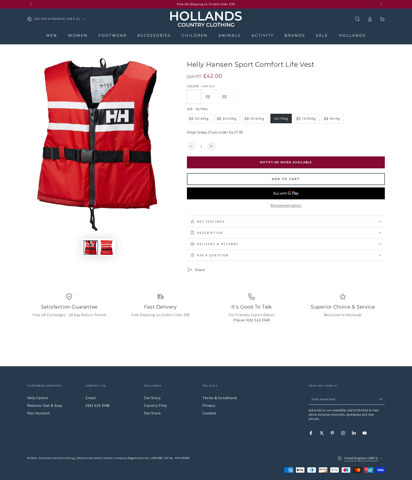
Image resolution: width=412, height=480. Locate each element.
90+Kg (335, 118)
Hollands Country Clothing (56, 458)
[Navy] (211, 97)
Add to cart (286, 179)
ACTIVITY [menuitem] (263, 35)
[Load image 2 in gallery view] (91, 247)
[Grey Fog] (227, 97)
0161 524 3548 (98, 405)
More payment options (286, 205)
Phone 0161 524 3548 (251, 320)
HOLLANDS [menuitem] (352, 35)
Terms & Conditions (219, 397)
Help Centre (37, 397)
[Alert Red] (194, 97)
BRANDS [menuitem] (294, 35)
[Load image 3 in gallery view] (106, 247)
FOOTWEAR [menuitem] (112, 35)
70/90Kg (309, 118)
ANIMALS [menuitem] (229, 35)
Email (91, 397)
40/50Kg (229, 118)
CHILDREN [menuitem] (195, 35)
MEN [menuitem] (51, 35)
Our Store (152, 413)
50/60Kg (257, 118)
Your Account (38, 413)
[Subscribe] (382, 399)
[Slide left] (31, 4)
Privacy (208, 405)
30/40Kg (202, 118)
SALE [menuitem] (322, 35)
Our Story (152, 397)
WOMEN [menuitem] (78, 35)
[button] (357, 19)
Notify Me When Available (286, 162)
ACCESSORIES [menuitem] (154, 35)
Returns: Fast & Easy (44, 405)
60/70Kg (281, 118)
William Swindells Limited (95, 458)
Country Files (155, 405)
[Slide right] (381, 4)
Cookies (209, 413)
